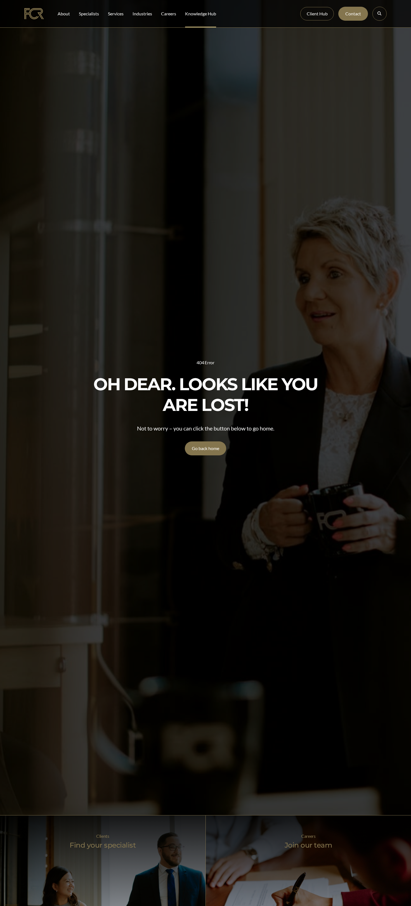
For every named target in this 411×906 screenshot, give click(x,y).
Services (116, 13)
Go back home (205, 448)
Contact (353, 13)
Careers (168, 13)
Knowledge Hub (200, 13)
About (64, 13)
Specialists (89, 13)
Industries (142, 13)
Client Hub (317, 13)
